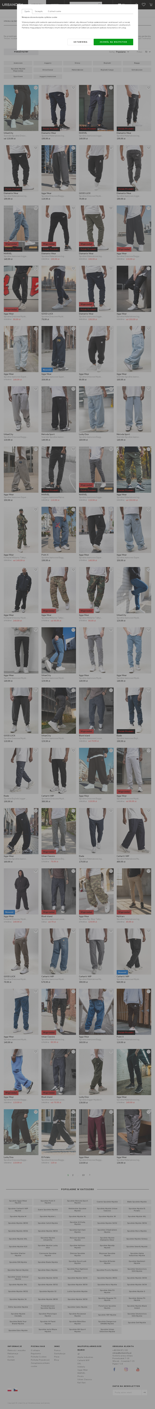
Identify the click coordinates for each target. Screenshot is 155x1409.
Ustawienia (80, 42)
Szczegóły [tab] (39, 11)
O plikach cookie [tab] (54, 11)
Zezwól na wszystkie (113, 42)
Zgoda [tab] (27, 11)
